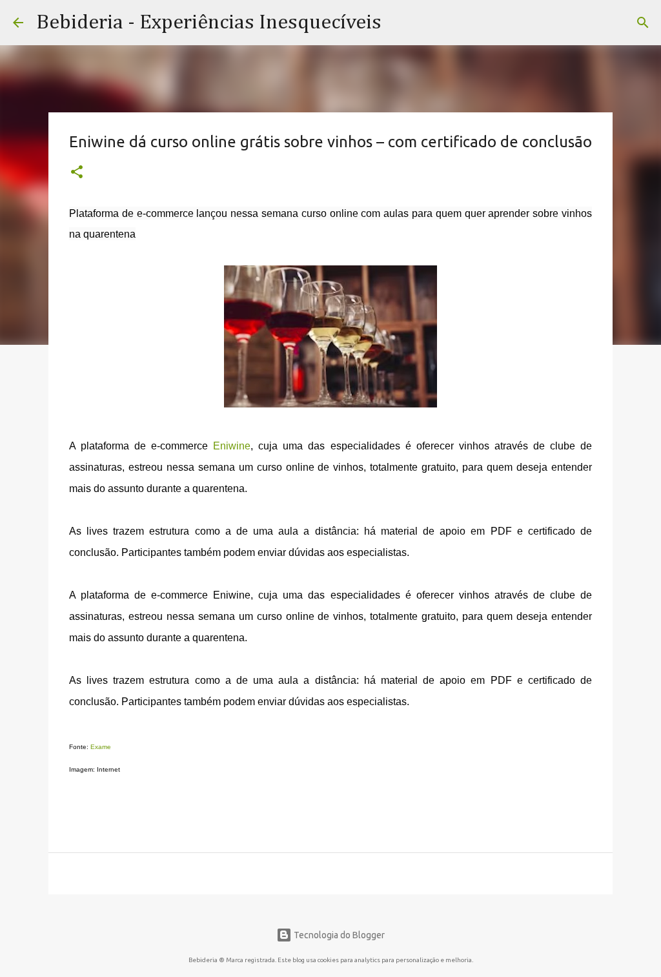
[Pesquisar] (643, 22)
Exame (100, 746)
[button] (77, 173)
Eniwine (231, 445)
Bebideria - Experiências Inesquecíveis (208, 22)
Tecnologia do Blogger (338, 935)
